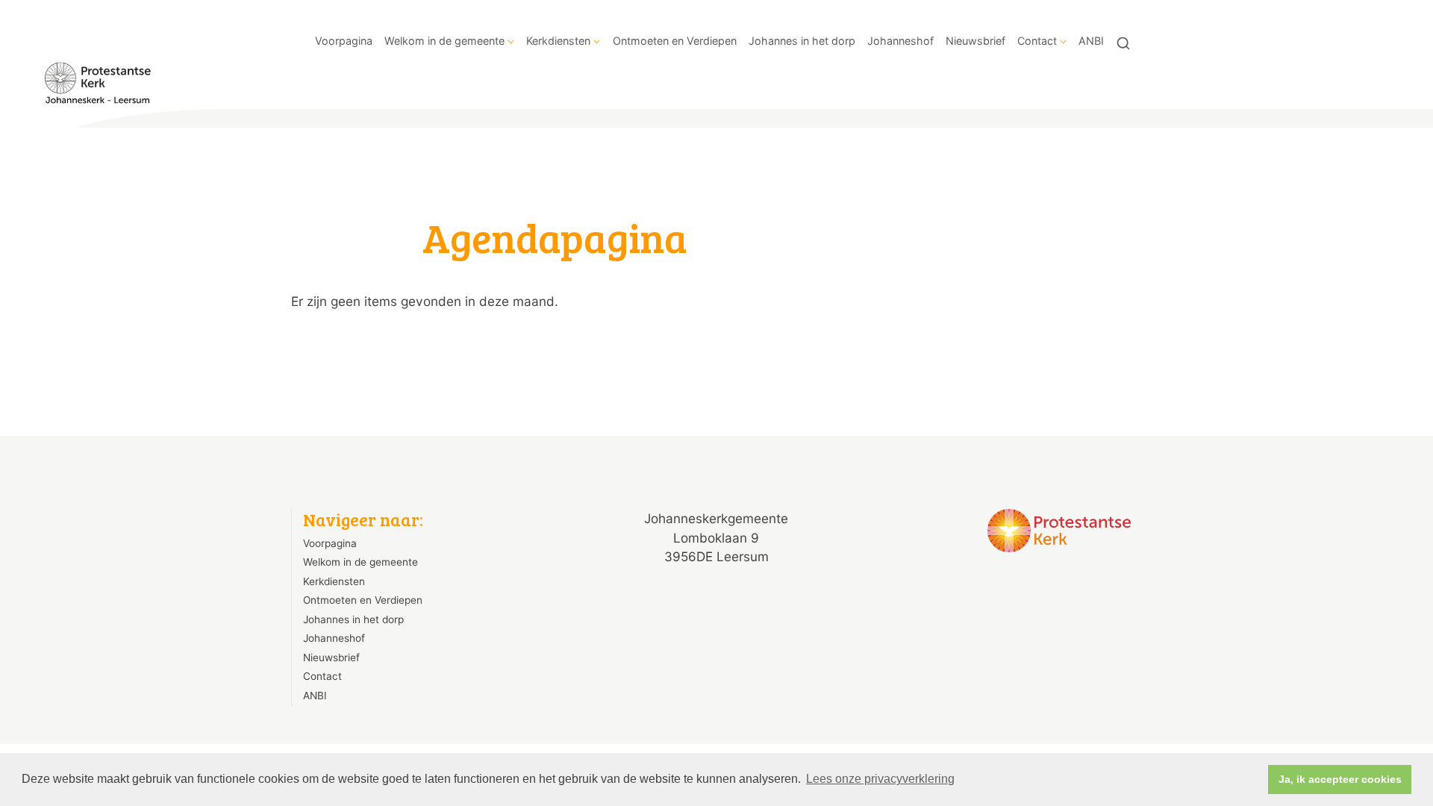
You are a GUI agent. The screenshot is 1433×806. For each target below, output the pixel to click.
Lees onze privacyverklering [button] (880, 778)
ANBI (1091, 40)
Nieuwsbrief (975, 40)
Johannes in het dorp (802, 40)
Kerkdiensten (558, 40)
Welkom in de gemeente (444, 40)
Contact (1037, 40)
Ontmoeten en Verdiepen (675, 40)
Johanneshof (900, 40)
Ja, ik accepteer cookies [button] (1340, 779)
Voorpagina (343, 40)
